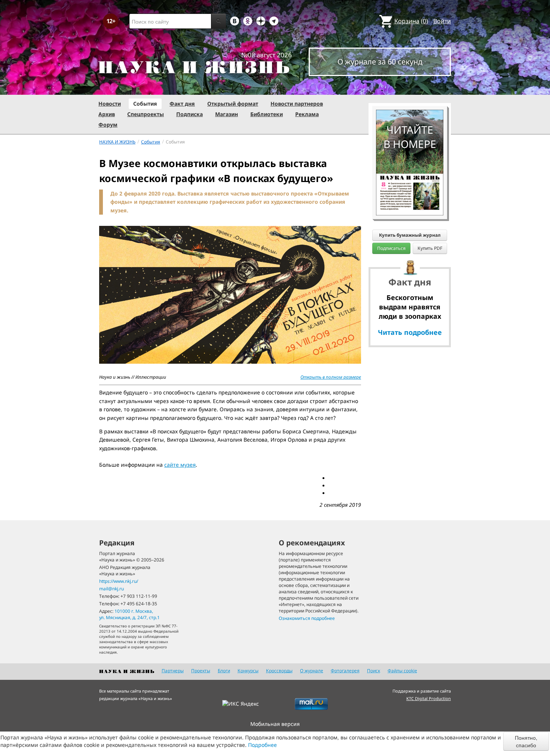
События (145, 103)
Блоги (224, 670)
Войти (442, 21)
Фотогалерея (345, 670)
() (411, 21)
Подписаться (391, 248)
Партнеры (173, 670)
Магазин (226, 114)
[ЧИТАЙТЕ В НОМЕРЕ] (409, 88)
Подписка (189, 114)
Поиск (373, 670)
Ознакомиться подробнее (307, 618)
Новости (109, 103)
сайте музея (180, 464)
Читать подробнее (410, 332)
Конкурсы (248, 670)
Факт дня (182, 103)
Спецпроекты (145, 114)
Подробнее (262, 744)
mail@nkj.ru (111, 588)
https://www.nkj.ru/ (118, 581)
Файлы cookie (402, 670)
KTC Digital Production (428, 698)
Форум (107, 124)
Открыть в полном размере (330, 377)
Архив (106, 114)
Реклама (307, 114)
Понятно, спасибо (526, 741)
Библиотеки (266, 114)
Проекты (200, 670)
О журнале (311, 670)
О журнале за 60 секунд (379, 62)
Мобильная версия (275, 723)
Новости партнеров (297, 103)
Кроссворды (279, 670)
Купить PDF (430, 248)
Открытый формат (232, 103)
